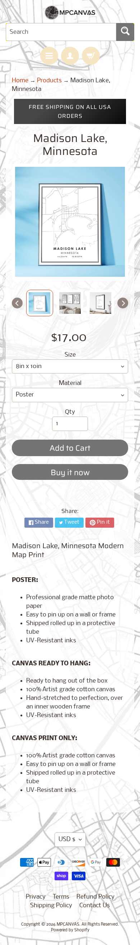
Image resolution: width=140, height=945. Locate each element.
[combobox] (61, 32)
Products (49, 80)
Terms (61, 897)
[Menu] (49, 56)
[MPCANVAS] (70, 15)
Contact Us (94, 905)
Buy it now (70, 472)
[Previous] (17, 303)
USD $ (67, 839)
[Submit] (125, 32)
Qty (70, 412)
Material (70, 383)
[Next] (122, 303)
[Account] (70, 56)
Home (20, 80)
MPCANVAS (68, 924)
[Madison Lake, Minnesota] (39, 303)
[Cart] (91, 56)
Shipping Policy (51, 905)
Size (70, 355)
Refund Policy (95, 897)
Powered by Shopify (70, 930)
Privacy (36, 897)
